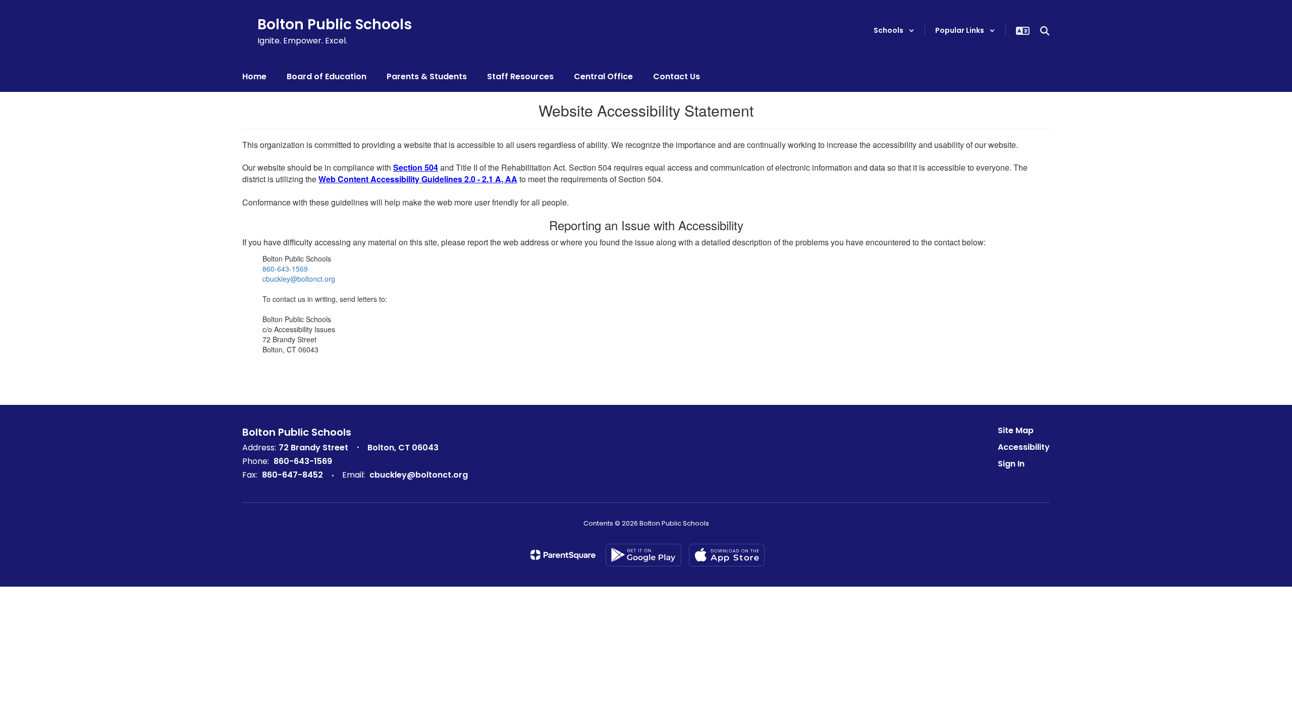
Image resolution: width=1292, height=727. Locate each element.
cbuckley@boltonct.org (298, 279)
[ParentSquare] (563, 554)
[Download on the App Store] (727, 555)
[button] (894, 30)
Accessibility (1024, 447)
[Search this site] (1045, 31)
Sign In (1011, 464)
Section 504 (415, 167)
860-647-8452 (292, 475)
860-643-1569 (285, 269)
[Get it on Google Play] (643, 555)
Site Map (1016, 430)
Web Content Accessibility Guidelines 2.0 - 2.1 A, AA (417, 179)
